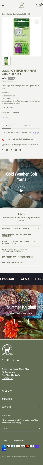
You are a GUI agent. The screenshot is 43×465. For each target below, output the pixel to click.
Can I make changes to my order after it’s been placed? (18, 243)
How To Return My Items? (12, 263)
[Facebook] (3, 150)
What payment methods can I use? (16, 228)
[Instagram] (14, 360)
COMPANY (7, 391)
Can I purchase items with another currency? (16, 235)
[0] (39, 5)
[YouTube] (19, 360)
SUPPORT (6, 406)
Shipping (4, 81)
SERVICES (7, 398)
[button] (21, 321)
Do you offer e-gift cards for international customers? (15, 250)
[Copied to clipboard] (20, 150)
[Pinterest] (12, 150)
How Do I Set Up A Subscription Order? (18, 257)
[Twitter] (9, 360)
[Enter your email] (39, 428)
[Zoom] (37, 22)
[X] (7, 150)
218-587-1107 (7, 378)
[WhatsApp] (16, 150)
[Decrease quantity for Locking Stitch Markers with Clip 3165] (3, 125)
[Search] (36, 5)
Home (3, 14)
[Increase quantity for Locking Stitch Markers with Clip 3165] (9, 125)
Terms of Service (13, 422)
